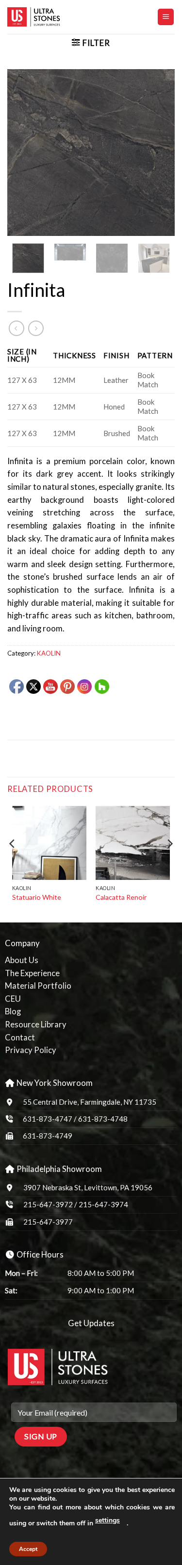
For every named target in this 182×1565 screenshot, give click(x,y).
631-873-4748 (103, 1118)
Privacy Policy (30, 1050)
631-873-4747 (47, 1118)
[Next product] (16, 328)
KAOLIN (49, 653)
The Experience (32, 973)
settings (107, 1520)
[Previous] (23, 152)
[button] (166, 17)
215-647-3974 (103, 1204)
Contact (20, 1037)
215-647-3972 (48, 1204)
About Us (21, 960)
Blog (13, 1011)
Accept (28, 1549)
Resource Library (35, 1024)
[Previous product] (36, 328)
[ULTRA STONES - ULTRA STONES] (55, 17)
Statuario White (36, 897)
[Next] (159, 152)
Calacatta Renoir (121, 897)
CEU (13, 999)
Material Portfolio (38, 986)
